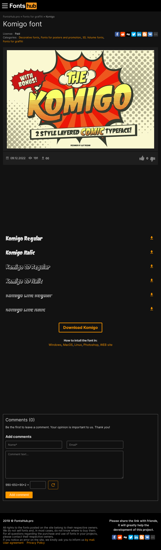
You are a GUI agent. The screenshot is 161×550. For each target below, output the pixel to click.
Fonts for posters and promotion (61, 37)
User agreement (13, 542)
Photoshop (91, 345)
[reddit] (122, 34)
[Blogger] (144, 34)
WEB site (106, 345)
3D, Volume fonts (92, 37)
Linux (78, 345)
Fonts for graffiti (13, 41)
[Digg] (128, 34)
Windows (55, 345)
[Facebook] (117, 34)
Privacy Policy (36, 542)
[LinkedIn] (139, 34)
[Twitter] (133, 34)
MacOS (68, 345)
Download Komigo (80, 327)
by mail (89, 539)
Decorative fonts (29, 37)
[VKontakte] (150, 34)
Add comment (19, 494)
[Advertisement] (80, 198)
